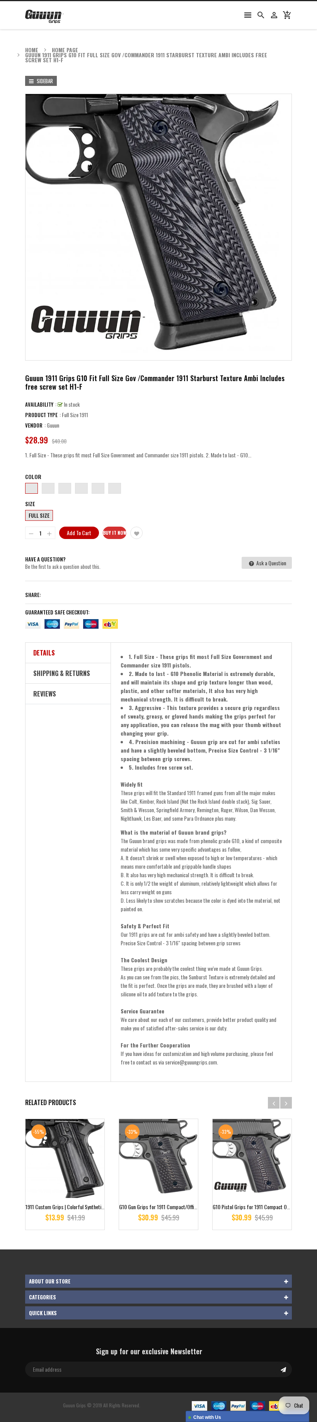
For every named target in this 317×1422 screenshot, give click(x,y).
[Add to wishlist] (136, 533)
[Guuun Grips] (238, 1405)
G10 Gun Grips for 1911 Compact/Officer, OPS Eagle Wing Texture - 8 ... (190, 1207)
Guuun (53, 425)
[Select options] (76, 1182)
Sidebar (44, 81)
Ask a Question (270, 563)
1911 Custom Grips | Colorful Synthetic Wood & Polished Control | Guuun (98, 1207)
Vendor (34, 425)
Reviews (44, 694)
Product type (41, 415)
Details (44, 653)
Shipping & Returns (61, 673)
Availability (39, 404)
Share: (33, 595)
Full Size (39, 515)
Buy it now (114, 532)
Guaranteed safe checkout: (57, 612)
